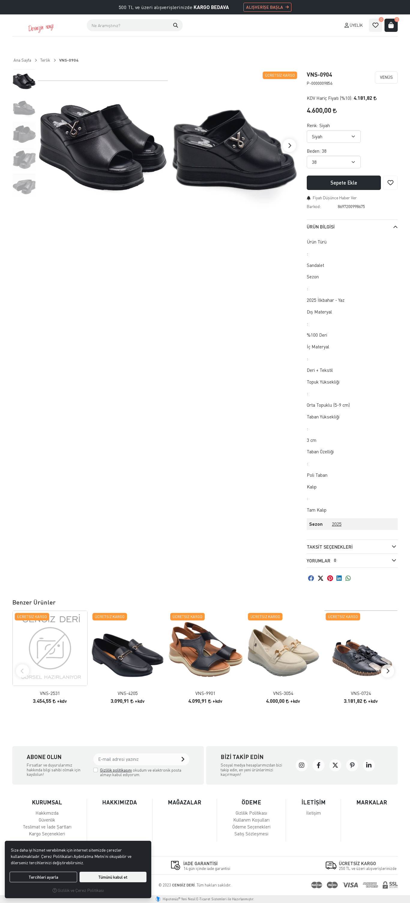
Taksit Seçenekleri (330, 546)
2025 (337, 524)
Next (289, 145)
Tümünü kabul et (113, 877)
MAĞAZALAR (184, 802)
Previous (22, 671)
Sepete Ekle (343, 182)
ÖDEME (251, 802)
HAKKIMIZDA (119, 802)
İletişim (313, 813)
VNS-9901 (205, 693)
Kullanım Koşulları (251, 819)
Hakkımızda (47, 813)
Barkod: (314, 206)
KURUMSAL (47, 802)
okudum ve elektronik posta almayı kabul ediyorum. (140, 772)
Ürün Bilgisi (321, 226)
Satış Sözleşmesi (251, 833)
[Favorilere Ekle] (390, 183)
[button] (175, 25)
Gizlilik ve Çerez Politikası (80, 890)
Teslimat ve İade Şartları (47, 826)
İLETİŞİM (313, 802)
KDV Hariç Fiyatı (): (329, 98)
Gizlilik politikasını (116, 770)
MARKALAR (371, 802)
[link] (302, 765)
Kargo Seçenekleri (47, 833)
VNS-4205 (128, 693)
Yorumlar (321, 560)
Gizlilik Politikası (251, 813)
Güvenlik (47, 819)
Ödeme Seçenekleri (251, 826)
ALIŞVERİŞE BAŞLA (264, 7)
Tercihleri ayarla (43, 877)
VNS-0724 (361, 693)
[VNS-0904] (103, 145)
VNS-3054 (283, 693)
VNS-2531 (50, 693)
